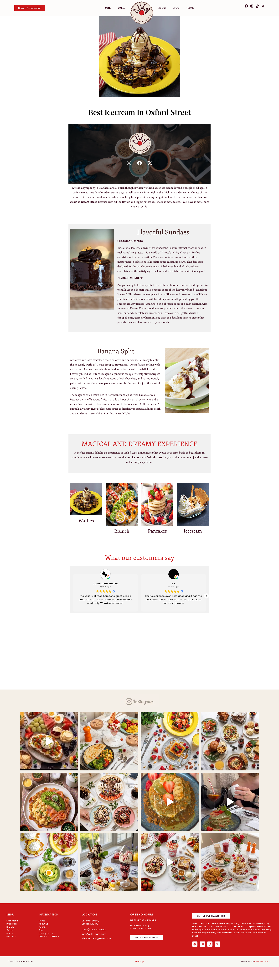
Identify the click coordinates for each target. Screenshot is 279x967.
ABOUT (162, 8)
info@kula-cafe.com (94, 934)
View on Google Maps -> (96, 938)
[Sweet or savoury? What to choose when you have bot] (49, 741)
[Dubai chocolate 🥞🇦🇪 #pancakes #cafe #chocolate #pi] (230, 802)
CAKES (121, 8)
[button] (206, 595)
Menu (108, 8)
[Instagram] (251, 6)
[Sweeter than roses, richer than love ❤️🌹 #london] (170, 862)
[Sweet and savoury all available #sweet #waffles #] (230, 862)
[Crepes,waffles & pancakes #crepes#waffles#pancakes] (109, 802)
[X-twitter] (263, 6)
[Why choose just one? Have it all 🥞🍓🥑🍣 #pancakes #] (49, 862)
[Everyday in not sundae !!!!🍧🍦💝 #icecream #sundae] (109, 862)
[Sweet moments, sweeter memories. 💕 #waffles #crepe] (170, 741)
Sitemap (139, 961)
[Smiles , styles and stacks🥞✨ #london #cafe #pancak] (170, 802)
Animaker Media (262, 961)
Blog (176, 8)
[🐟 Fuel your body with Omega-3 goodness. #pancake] (49, 802)
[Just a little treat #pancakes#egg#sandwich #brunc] (230, 741)
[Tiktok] (257, 6)
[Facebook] (246, 6)
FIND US (190, 8)
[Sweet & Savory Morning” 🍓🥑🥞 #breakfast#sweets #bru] (109, 741)
